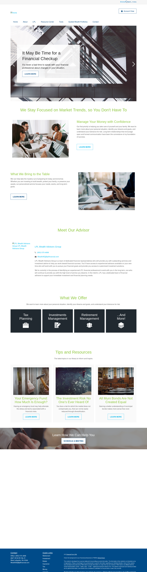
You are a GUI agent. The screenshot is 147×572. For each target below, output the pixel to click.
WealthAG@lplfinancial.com (48, 256)
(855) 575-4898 (43, 252)
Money (45, 569)
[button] (15, 21)
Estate (45, 561)
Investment (46, 558)
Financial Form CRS (71, 554)
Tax (44, 566)
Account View (129, 11)
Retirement (46, 556)
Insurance (46, 564)
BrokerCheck (101, 558)
